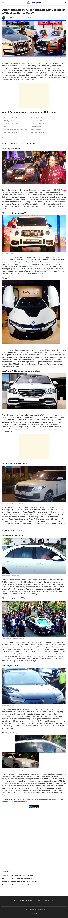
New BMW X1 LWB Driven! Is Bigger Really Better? (17, 878)
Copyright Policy (30, 900)
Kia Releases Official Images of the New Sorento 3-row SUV (19, 881)
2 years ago (23, 17)
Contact (39, 900)
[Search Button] (65, 2)
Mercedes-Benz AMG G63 (30, 257)
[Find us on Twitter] (32, 913)
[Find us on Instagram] (34, 913)
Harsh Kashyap (12, 17)
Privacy (15, 900)
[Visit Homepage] (34, 2)
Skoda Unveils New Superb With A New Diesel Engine (17, 875)
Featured (30, 17)
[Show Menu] (3, 2)
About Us (46, 900)
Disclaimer (22, 900)
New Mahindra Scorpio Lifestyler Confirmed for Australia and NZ (21, 888)
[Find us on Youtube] (36, 913)
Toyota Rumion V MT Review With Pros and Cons (16, 884)
